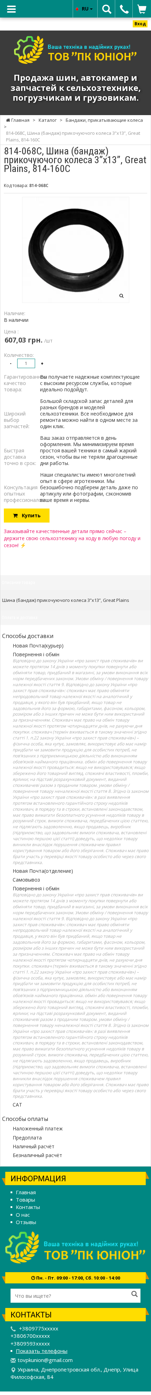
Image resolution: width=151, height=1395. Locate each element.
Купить (29, 515)
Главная (26, 1192)
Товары (25, 1199)
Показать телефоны (41, 1350)
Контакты (28, 1206)
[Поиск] (134, 1294)
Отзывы (26, 1221)
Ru (86, 8)
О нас (23, 1214)
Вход (140, 24)
